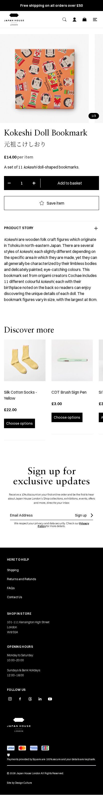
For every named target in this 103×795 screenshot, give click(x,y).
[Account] (74, 20)
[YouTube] (50, 699)
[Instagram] (10, 699)
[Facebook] (20, 699)
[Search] (64, 20)
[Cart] (84, 20)
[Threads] (30, 699)
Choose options (19, 423)
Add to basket (70, 183)
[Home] (14, 19)
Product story (18, 228)
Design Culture (23, 782)
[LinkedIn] (40, 699)
